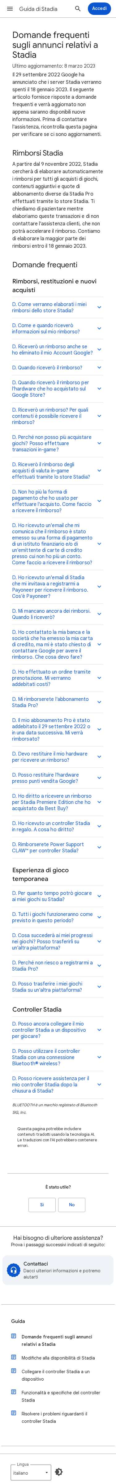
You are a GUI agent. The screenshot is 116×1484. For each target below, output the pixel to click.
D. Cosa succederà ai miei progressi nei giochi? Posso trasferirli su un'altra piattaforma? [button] (52, 941)
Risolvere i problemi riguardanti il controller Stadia (54, 1417)
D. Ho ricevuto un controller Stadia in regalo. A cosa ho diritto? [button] (51, 826)
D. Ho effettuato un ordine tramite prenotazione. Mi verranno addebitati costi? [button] (51, 678)
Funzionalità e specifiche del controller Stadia (61, 1396)
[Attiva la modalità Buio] (58, 1471)
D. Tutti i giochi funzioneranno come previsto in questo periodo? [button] (52, 917)
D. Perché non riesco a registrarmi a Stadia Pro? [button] (52, 966)
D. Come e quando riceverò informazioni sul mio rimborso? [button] (46, 329)
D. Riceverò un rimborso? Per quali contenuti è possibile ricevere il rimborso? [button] (50, 416)
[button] (9, 8)
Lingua (23, 1464)
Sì (42, 1204)
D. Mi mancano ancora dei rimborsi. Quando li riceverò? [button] (51, 614)
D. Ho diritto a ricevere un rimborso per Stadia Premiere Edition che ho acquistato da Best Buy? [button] (52, 802)
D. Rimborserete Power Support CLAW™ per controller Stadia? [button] (48, 847)
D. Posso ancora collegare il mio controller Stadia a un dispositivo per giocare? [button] (49, 1030)
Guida (18, 1321)
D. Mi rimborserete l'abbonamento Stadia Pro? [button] (50, 702)
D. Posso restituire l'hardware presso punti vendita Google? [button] (45, 778)
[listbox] (31, 1472)
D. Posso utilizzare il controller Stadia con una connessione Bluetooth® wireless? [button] (46, 1057)
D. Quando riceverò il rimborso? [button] (47, 368)
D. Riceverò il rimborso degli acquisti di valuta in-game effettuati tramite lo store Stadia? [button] (51, 471)
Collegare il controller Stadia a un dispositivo (56, 1375)
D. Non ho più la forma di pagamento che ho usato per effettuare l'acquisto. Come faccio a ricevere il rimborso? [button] (52, 501)
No (72, 1204)
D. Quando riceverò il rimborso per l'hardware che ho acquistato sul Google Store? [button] (50, 389)
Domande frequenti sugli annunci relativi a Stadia (57, 1340)
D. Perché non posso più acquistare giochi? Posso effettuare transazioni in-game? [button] (52, 443)
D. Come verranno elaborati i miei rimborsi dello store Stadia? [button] (49, 307)
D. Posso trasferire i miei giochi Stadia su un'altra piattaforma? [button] (47, 987)
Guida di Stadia (38, 9)
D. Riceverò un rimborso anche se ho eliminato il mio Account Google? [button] (52, 350)
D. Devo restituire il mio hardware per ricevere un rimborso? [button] (50, 757)
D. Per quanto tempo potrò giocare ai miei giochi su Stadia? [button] (52, 896)
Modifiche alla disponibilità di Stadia (58, 1358)
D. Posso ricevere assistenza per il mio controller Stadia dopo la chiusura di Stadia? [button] (50, 1085)
